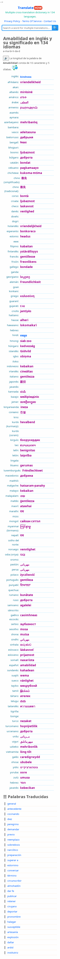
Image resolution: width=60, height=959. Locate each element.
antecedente (14, 808)
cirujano (12, 906)
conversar (13, 870)
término (11, 875)
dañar (10, 942)
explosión (12, 937)
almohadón (13, 885)
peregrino (13, 824)
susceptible (13, 927)
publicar (12, 896)
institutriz (12, 952)
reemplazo (13, 839)
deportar (12, 911)
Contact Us (50, 21)
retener (11, 901)
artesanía (12, 932)
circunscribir (14, 880)
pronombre (13, 916)
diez (9, 819)
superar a (12, 860)
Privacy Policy (12, 21)
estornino (12, 865)
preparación (14, 855)
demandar (13, 829)
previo (11, 834)
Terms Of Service (32, 21)
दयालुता (23, 335)
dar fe (10, 891)
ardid (10, 947)
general (11, 803)
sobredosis (13, 844)
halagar (11, 921)
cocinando (13, 814)
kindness (25, 76)
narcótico (12, 849)
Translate (30, 7)
